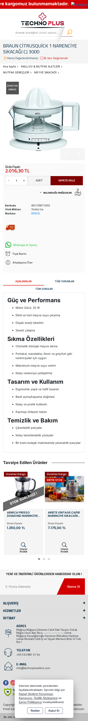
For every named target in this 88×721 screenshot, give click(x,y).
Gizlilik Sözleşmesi (46, 698)
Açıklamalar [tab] (23, 281)
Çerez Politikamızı (30, 702)
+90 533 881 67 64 (28, 654)
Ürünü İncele (23, 550)
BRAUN (35, 213)
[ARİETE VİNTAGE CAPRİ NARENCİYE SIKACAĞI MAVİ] (64, 489)
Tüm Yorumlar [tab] (64, 281)
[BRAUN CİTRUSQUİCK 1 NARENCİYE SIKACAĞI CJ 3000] (44, 119)
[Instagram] (13, 683)
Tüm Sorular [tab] (44, 289)
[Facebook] (6, 683)
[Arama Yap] (67, 33)
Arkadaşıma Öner (23, 262)
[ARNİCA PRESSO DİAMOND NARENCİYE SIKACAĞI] (23, 489)
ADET (39, 180)
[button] (39, 559)
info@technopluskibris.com (33, 668)
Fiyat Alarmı (19, 254)
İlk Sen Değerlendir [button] (56, 58)
